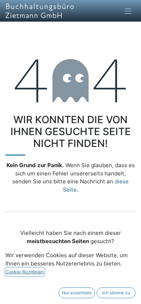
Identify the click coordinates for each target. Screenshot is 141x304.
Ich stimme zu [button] (116, 292)
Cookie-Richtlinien (25, 271)
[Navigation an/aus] (128, 11)
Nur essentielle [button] (77, 292)
